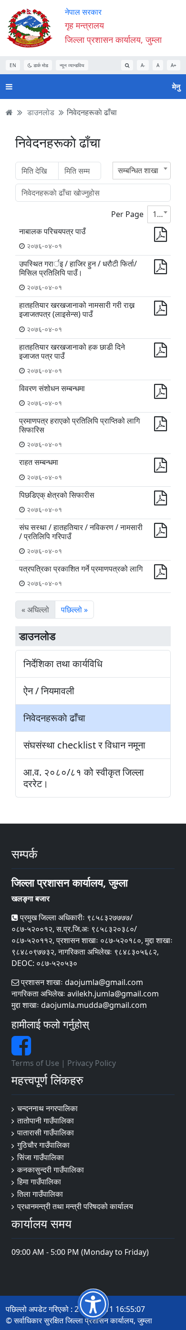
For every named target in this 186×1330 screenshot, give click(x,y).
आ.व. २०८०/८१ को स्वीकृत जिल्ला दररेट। (83, 778)
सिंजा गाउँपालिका (40, 1157)
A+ (173, 65)
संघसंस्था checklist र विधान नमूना (84, 745)
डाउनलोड (40, 112)
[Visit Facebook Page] (21, 1051)
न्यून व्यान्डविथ (72, 65)
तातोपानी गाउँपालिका (45, 1120)
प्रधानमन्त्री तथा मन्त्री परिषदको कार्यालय (75, 1206)
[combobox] (142, 170)
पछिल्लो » (74, 609)
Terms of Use (35, 1063)
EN (13, 65)
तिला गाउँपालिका (40, 1194)
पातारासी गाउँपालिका (45, 1132)
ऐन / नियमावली (48, 691)
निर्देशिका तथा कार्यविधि (63, 664)
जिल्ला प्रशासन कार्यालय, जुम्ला (113, 39)
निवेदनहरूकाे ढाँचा (92, 112)
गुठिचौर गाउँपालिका (43, 1145)
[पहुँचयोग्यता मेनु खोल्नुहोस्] (93, 1304)
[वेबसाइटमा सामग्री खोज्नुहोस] (127, 65)
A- (143, 65)
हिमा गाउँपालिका (39, 1181)
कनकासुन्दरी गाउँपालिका (50, 1169)
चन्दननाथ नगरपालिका (47, 1108)
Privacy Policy (91, 1063)
